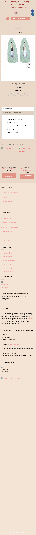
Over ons (4, 236)
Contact (4, 197)
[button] (7, 18)
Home (8, 25)
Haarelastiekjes (6, 253)
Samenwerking (6, 231)
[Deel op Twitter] (16, 94)
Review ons (5, 240)
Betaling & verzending (9, 222)
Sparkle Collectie (7, 271)
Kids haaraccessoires (8, 260)
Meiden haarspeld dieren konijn (26, 169)
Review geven (6, 264)
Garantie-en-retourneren (9, 192)
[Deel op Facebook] (12, 94)
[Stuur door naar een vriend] (19, 94)
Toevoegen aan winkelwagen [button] (9, 175)
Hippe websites (6, 257)
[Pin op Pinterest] (23, 94)
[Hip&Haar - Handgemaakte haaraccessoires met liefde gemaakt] (16, 12)
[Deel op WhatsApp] (9, 94)
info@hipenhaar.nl (16, 344)
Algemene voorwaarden (9, 227)
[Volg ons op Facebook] (32, 11)
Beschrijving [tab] (8, 109)
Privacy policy (6, 218)
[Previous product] (19, 28)
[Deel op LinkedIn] (26, 94)
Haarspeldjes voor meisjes (21, 25)
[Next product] (16, 28)
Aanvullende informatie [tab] (12, 113)
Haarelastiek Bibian (9, 169)
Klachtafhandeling (7, 201)
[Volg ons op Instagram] (32, 14)
